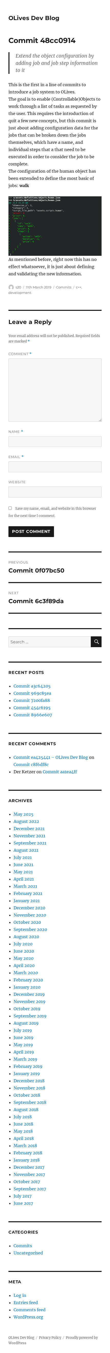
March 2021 (25, 886)
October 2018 (27, 1095)
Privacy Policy (50, 1338)
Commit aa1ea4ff (60, 771)
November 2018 (29, 1088)
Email (16, 457)
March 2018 (25, 1145)
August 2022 (26, 821)
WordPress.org (28, 1317)
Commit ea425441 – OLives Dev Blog (51, 757)
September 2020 (30, 929)
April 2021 (24, 879)
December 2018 (29, 1080)
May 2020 (24, 958)
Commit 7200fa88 (32, 700)
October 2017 (27, 1181)
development (19, 293)
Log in (20, 1295)
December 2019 (29, 994)
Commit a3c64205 (32, 686)
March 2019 (25, 1059)
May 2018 (23, 1131)
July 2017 (22, 1196)
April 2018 (24, 1138)
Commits (63, 287)
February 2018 (28, 1152)
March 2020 (26, 972)
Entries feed (26, 1302)
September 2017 (30, 1188)
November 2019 (30, 1001)
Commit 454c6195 (32, 707)
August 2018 (26, 1109)
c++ (78, 287)
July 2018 (23, 1116)
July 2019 (23, 1030)
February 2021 (28, 893)
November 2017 (29, 1174)
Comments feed (30, 1309)
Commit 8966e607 (33, 714)
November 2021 (29, 835)
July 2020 (23, 943)
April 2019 (24, 1052)
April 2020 (24, 965)
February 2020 (28, 979)
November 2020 (30, 915)
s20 (18, 287)
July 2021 (23, 857)
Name (15, 431)
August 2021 (26, 850)
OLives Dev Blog (33, 18)
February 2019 (28, 1066)
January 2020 (27, 987)
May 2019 (23, 1044)
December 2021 (29, 828)
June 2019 (24, 1037)
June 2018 (23, 1124)
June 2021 (23, 864)
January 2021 (27, 900)
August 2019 (26, 1023)
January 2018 (27, 1160)
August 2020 (26, 936)
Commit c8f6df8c (31, 764)
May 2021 (23, 871)
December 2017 (29, 1167)
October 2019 (27, 1008)
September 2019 (30, 1015)
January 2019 (27, 1073)
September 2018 (30, 1102)
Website (17, 482)
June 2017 (23, 1203)
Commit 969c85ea (32, 693)
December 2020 (29, 907)
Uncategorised (28, 1252)
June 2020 (24, 951)
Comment (20, 354)
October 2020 (27, 922)
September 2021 (30, 843)
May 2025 (24, 814)
